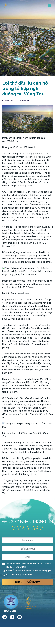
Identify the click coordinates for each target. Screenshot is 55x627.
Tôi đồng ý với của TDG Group (28, 565)
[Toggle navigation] (49, 5)
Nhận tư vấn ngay (27, 582)
